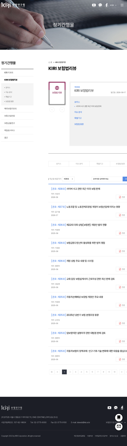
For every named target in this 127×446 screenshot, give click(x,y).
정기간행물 (8, 63)
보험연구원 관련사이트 (114, 422)
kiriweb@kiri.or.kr (83, 422)
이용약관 (90, 436)
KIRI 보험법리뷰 (10, 79)
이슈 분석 (79, 163)
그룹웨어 (123, 436)
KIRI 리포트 (8, 72)
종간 (6, 137)
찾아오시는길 (114, 436)
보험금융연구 (9, 123)
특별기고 (99, 163)
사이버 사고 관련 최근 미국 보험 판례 (88, 106)
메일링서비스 (9, 130)
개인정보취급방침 (79, 436)
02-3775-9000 (40, 422)
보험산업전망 (9, 115)
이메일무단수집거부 (101, 436)
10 (114, 372)
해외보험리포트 (10, 108)
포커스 (58, 163)
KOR (112, 5)
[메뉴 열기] (122, 5)
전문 (123, 197)
